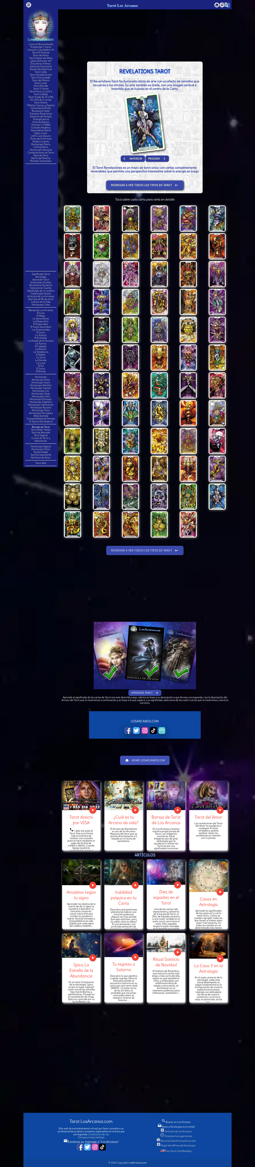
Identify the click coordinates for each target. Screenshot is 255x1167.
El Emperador (40, 324)
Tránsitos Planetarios (40, 113)
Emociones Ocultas (41, 282)
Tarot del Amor (41, 55)
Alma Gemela (40, 415)
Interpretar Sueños (41, 287)
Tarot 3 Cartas (41, 88)
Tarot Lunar (40, 83)
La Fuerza (40, 343)
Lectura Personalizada (41, 44)
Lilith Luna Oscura (41, 135)
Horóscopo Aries (41, 379)
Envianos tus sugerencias (176, 1136)
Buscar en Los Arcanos (176, 1122)
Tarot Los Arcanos (122, 5)
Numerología (41, 452)
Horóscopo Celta (41, 304)
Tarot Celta (41, 72)
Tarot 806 (41, 463)
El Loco (41, 313)
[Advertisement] (41, 217)
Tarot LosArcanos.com (91, 1121)
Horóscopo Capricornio (40, 404)
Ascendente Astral (41, 130)
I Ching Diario (40, 147)
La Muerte (40, 349)
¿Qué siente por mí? (41, 60)
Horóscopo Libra (41, 396)
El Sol (41, 365)
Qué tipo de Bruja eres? (41, 299)
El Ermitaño (41, 338)
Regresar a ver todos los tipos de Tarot (145, 185)
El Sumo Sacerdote (41, 326)
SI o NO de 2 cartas (40, 99)
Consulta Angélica (40, 127)
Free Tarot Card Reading (178, 1151)
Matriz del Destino (41, 158)
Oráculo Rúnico (40, 122)
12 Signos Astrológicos (41, 421)
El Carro (40, 332)
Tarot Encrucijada (40, 77)
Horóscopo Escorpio (41, 399)
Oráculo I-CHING (40, 124)
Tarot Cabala (41, 94)
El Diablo (40, 354)
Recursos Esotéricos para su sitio (176, 1140)
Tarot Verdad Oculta (41, 74)
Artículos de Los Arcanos (40, 296)
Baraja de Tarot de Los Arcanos (166, 819)
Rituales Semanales (40, 160)
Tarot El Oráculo (41, 52)
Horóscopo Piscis (41, 410)
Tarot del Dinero (41, 80)
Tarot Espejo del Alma (40, 58)
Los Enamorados (41, 329)
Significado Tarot (41, 274)
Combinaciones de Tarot (41, 152)
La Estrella (40, 360)
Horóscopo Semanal (41, 149)
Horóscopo (41, 376)
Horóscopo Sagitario (41, 401)
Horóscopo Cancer (41, 388)
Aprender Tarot (40, 279)
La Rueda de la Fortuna (40, 340)
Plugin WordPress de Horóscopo (176, 1145)
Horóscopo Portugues (41, 413)
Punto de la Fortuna (41, 138)
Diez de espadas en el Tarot (166, 897)
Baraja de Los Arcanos (41, 310)
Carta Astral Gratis (41, 108)
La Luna (40, 363)
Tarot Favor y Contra (40, 91)
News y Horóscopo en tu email (176, 1126)
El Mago (41, 315)
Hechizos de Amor (41, 457)
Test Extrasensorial (41, 454)
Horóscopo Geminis (40, 385)
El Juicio (40, 368)
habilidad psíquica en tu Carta (124, 897)
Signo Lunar (40, 133)
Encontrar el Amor (41, 63)
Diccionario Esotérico (40, 285)
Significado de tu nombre (40, 290)
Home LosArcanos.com (145, 760)
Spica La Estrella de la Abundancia (81, 970)
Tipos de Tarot (40, 155)
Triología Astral (41, 119)
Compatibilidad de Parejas (41, 418)
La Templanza (40, 351)
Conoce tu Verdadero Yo (41, 49)
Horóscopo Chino (40, 449)
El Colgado (40, 346)
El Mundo (41, 371)
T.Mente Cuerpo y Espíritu (41, 105)
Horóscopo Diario (40, 144)
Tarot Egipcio (41, 435)
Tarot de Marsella (40, 432)
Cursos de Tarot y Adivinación (40, 439)
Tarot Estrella (41, 85)
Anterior (133, 158)
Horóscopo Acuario (40, 407)
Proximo (157, 158)
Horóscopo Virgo (41, 393)
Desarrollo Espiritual (41, 69)
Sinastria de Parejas (41, 116)
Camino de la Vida (40, 301)
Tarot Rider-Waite (40, 429)
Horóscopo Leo (40, 390)
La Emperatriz (41, 321)
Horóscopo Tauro (40, 382)
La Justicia (40, 335)
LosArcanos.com (138, 1162)
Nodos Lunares (41, 141)
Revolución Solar (41, 110)
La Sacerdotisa (41, 318)
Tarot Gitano (41, 102)
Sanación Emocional (41, 66)
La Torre (40, 357)
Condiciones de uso (98, 1134)
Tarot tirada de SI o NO (40, 97)
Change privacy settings (91, 1137)
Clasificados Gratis (41, 293)
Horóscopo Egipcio (41, 446)
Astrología (40, 276)
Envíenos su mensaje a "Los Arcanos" (91, 1142)
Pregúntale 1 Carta (41, 46)
